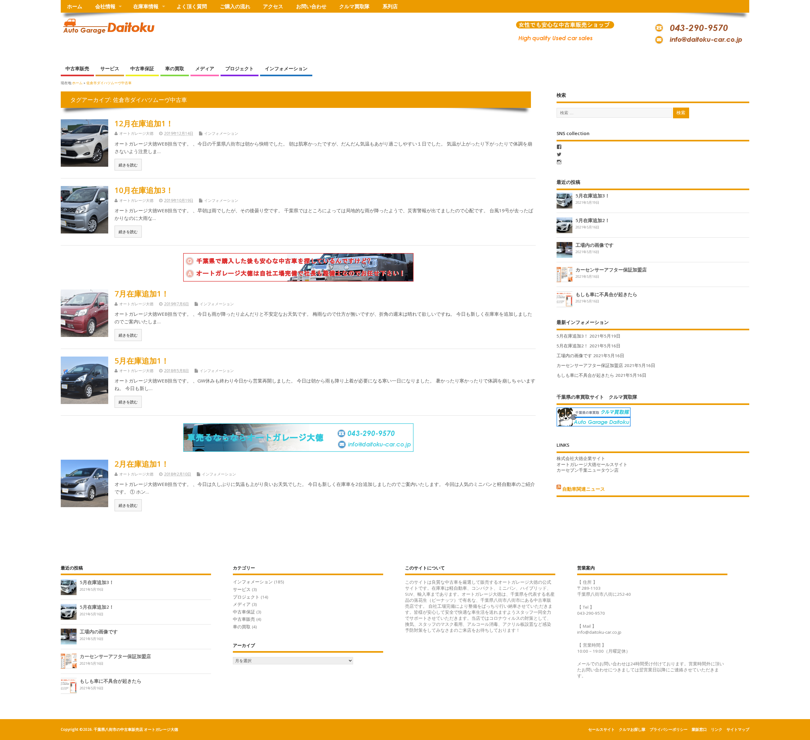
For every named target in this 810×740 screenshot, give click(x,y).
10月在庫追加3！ (144, 190)
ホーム (74, 6)
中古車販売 (77, 68)
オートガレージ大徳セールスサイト (592, 464)
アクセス (273, 6)
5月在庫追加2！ (593, 220)
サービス (109, 68)
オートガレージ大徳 (136, 133)
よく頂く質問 (192, 6)
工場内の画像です (595, 245)
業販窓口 (699, 729)
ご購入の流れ (235, 6)
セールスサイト (601, 729)
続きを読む (128, 164)
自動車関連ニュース (583, 489)
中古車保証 (142, 68)
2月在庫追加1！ (142, 463)
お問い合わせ (311, 6)
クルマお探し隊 (632, 729)
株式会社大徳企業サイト (581, 458)
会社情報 (105, 6)
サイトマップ (737, 729)
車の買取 (174, 68)
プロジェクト (239, 68)
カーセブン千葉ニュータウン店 (588, 470)
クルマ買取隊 (354, 6)
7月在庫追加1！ (142, 293)
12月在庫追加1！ (144, 123)
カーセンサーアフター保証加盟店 (611, 269)
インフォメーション (286, 68)
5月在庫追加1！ (142, 360)
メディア (204, 68)
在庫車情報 (146, 6)
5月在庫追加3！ (593, 195)
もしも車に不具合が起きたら (606, 294)
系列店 (390, 6)
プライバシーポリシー (669, 729)
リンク (716, 729)
